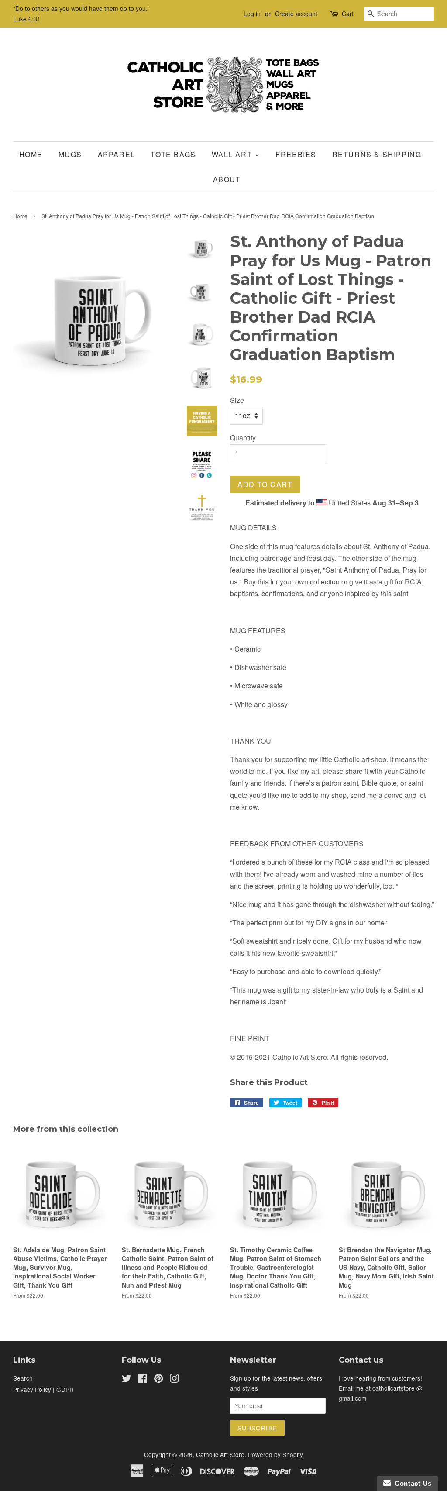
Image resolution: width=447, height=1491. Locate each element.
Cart (348, 13)
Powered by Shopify (275, 1454)
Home (31, 154)
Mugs (70, 154)
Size (237, 400)
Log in (252, 13)
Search (23, 1378)
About (227, 179)
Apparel (116, 154)
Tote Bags (173, 154)
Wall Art (233, 154)
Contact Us (411, 1483)
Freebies (295, 154)
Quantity (243, 438)
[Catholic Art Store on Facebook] (143, 1379)
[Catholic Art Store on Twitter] (126, 1379)
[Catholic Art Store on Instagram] (174, 1379)
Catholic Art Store (220, 1454)
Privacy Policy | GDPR (43, 1389)
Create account (296, 13)
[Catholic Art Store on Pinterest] (158, 1379)
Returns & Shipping (377, 154)
